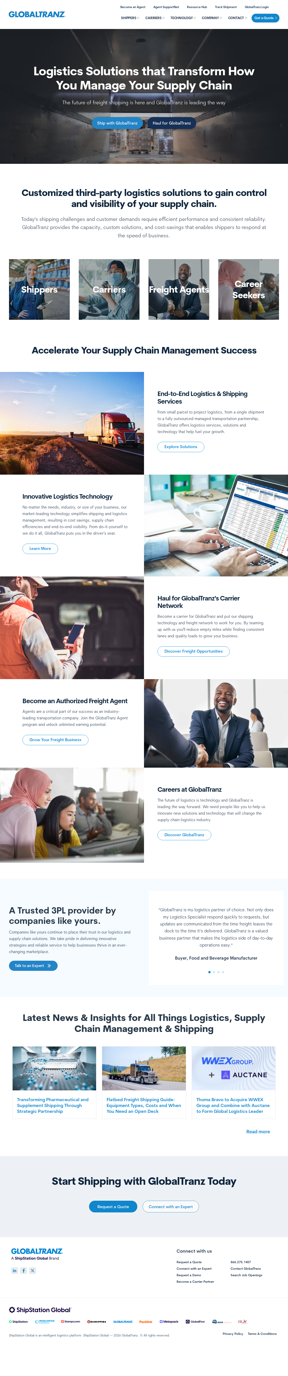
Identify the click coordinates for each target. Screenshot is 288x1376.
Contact (236, 18)
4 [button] (223, 972)
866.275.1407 (241, 1262)
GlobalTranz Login (257, 7)
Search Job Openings (246, 1275)
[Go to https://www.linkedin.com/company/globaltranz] (14, 1270)
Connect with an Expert (194, 1269)
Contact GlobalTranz (246, 1269)
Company (210, 18)
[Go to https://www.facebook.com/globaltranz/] (23, 1270)
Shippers (128, 18)
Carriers (153, 18)
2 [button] (214, 972)
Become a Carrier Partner (195, 1282)
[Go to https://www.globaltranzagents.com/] (178, 289)
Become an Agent (132, 7)
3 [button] (218, 972)
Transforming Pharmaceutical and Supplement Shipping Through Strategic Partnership (53, 1105)
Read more (258, 1131)
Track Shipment (226, 7)
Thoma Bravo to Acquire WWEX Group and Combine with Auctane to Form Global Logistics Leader (233, 1105)
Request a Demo (189, 1275)
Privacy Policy (233, 1333)
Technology (182, 18)
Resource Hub (197, 7)
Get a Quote (264, 18)
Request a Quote (189, 1262)
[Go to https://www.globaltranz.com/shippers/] (39, 289)
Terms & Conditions (262, 1333)
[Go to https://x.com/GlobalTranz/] (32, 1270)
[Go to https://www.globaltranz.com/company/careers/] (248, 289)
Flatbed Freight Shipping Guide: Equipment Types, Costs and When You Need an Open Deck (144, 1105)
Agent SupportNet (166, 7)
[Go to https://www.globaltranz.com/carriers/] (109, 289)
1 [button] (209, 972)
